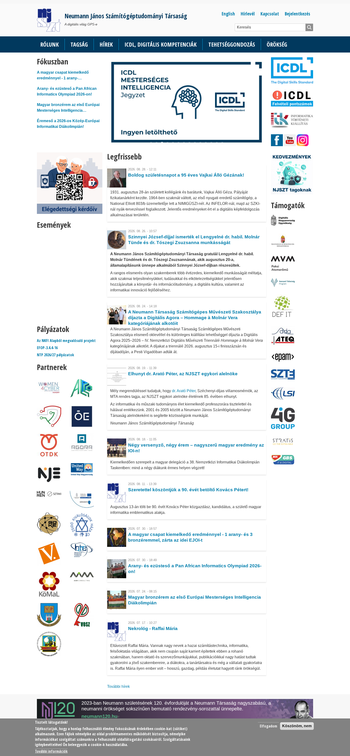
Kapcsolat (269, 13)
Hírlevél (248, 13)
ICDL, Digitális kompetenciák (161, 44)
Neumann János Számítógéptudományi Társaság (126, 15)
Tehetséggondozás (231, 44)
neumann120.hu (99, 716)
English (228, 13)
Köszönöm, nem (297, 726)
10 (200, 143)
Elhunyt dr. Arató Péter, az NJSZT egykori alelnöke (183, 373)
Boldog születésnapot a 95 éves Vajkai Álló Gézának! (186, 175)
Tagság (79, 44)
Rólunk (49, 44)
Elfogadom (268, 726)
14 (222, 143)
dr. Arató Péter (183, 391)
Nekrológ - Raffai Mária (153, 628)
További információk (51, 751)
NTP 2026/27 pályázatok (55, 354)
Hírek (106, 44)
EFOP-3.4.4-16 (47, 347)
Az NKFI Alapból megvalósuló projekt (66, 340)
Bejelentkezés (297, 13)
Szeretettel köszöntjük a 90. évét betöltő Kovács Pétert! (188, 489)
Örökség (277, 44)
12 (211, 143)
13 (216, 143)
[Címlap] (51, 20)
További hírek (118, 686)
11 (206, 143)
